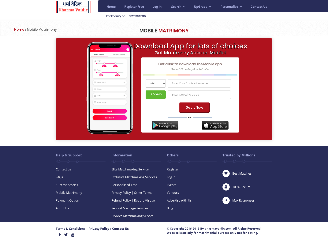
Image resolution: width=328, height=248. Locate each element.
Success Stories (67, 185)
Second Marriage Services (129, 208)
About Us (62, 208)
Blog (170, 208)
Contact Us (259, 7)
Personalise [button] (230, 7)
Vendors (173, 193)
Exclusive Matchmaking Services (134, 177)
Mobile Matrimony (69, 193)
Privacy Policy (98, 229)
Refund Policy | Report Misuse (133, 200)
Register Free (134, 7)
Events (171, 185)
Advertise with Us (179, 200)
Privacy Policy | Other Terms (131, 193)
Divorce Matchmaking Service (132, 216)
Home (111, 7)
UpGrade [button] (201, 7)
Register (173, 169)
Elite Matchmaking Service (130, 169)
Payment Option (67, 200)
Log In (157, 7)
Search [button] (176, 7)
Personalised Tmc (124, 185)
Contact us (63, 169)
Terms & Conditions (70, 229)
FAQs (59, 177)
